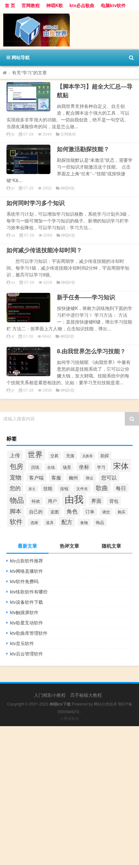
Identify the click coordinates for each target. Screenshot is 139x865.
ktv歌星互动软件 (26, 622)
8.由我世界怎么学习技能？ (91, 351)
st (12, 336)
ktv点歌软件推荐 (26, 560)
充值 (70, 455)
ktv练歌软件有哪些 (29, 591)
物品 (17, 500)
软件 (16, 521)
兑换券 (87, 455)
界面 (96, 500)
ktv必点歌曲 (82, 5)
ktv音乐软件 (22, 643)
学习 (101, 467)
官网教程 (31, 5)
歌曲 (102, 487)
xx (13, 282)
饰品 (100, 522)
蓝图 (54, 512)
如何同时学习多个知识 (35, 203)
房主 (32, 488)
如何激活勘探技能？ (83, 149)
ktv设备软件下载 (26, 602)
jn (13, 188)
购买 (121, 511)
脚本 (15, 511)
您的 (15, 488)
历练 (35, 467)
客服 (56, 477)
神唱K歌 (54, 5)
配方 (66, 522)
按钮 (64, 488)
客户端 (36, 477)
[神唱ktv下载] (69, 30)
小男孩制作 (69, 718)
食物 (84, 522)
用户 (52, 501)
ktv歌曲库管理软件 (29, 633)
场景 (67, 467)
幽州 (73, 477)
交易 (54, 455)
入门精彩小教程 (50, 695)
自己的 (36, 511)
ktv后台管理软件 (26, 653)
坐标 (84, 466)
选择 (34, 522)
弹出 (89, 477)
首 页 (10, 5)
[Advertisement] (69, 795)
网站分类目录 (105, 703)
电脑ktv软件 (113, 5)
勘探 (105, 455)
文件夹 (82, 488)
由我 (74, 498)
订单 (89, 511)
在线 (51, 467)
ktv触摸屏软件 (24, 612)
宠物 (15, 477)
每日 (121, 487)
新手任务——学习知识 (86, 297)
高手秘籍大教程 (86, 695)
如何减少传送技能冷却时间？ (44, 250)
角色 (72, 511)
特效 (36, 501)
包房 (16, 466)
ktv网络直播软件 (26, 571)
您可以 (109, 477)
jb (13, 134)
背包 (113, 501)
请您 (106, 511)
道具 (50, 522)
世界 (35, 454)
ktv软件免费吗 (24, 581)
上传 (15, 454)
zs (13, 235)
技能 (47, 488)
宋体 (121, 465)
